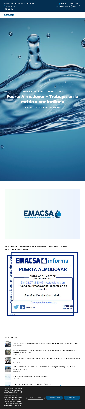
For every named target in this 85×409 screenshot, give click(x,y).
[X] (6, 9)
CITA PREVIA (73, 3)
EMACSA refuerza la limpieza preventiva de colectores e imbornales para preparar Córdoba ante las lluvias (45, 343)
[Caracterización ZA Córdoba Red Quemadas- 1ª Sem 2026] (8, 377)
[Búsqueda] (74, 6)
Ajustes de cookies (35, 398)
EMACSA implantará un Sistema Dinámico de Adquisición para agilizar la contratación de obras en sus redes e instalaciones (46, 359)
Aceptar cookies (72, 398)
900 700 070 (10, 6)
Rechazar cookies (54, 398)
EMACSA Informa (29, 91)
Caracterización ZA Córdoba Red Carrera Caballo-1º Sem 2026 (32, 384)
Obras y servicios (55, 91)
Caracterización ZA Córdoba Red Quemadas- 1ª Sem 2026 (30, 376)
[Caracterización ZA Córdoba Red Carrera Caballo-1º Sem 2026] (8, 385)
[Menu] (78, 15)
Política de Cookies (15, 401)
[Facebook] (9, 9)
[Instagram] (12, 9)
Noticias (42, 91)
